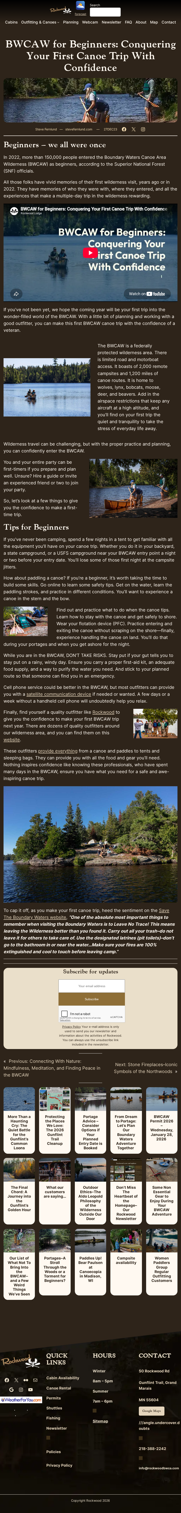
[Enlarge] (172, 464)
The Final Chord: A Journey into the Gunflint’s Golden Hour (19, 1198)
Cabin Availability (62, 1378)
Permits (53, 1398)
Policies (53, 1452)
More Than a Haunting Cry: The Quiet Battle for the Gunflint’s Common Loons (19, 1132)
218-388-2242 (152, 1448)
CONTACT (155, 1355)
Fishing (53, 1418)
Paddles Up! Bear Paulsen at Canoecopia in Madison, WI (90, 1269)
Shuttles (54, 1408)
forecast (80, 14)
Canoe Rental (58, 1388)
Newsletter (56, 1428)
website (12, 739)
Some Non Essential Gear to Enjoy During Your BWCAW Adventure (161, 1200)
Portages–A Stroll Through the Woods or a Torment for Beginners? (54, 1269)
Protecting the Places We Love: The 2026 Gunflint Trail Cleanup (55, 1130)
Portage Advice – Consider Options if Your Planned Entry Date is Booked (90, 1132)
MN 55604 (149, 1400)
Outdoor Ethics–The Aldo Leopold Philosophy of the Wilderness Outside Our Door (90, 1203)
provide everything (57, 751)
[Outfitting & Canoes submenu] (58, 22)
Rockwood (103, 712)
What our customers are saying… (55, 1192)
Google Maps (151, 1411)
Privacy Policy (71, 1026)
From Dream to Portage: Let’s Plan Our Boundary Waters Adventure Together (126, 1132)
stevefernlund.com (78, 129)
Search (95, 5)
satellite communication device (58, 694)
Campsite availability (126, 1260)
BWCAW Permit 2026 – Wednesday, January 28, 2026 (161, 1127)
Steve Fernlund (46, 129)
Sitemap (100, 1421)
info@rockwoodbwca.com (159, 1468)
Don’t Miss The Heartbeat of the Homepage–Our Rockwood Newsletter (126, 1203)
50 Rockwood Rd (154, 1371)
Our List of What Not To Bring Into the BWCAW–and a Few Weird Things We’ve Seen (19, 1276)
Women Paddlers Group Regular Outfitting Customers (161, 1269)
